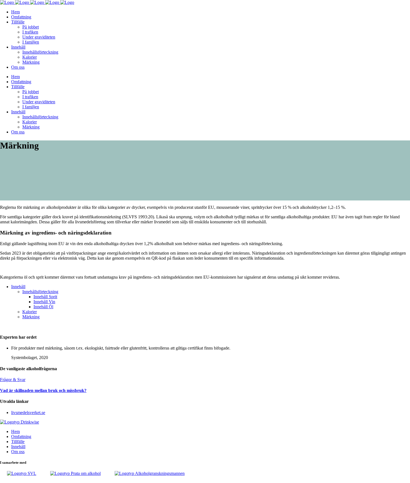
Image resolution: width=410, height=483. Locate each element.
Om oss (18, 451)
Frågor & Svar (12, 379)
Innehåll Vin (44, 301)
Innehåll (18, 286)
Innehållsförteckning (40, 291)
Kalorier (29, 311)
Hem (15, 431)
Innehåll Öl (43, 306)
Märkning (31, 316)
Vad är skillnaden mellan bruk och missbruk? (43, 390)
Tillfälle (18, 441)
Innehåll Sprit (45, 296)
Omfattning (21, 436)
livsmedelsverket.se (28, 412)
